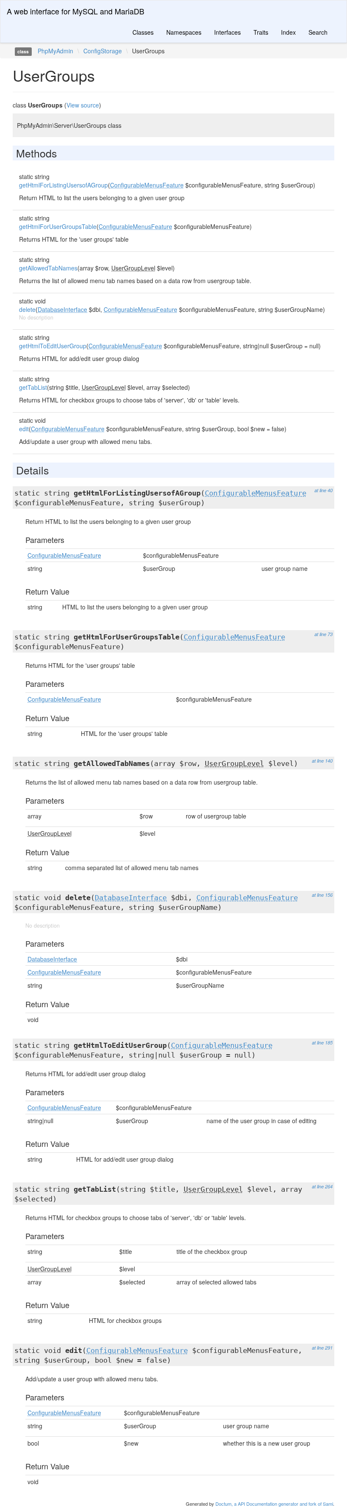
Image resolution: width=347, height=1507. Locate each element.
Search (318, 32)
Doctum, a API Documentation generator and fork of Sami (274, 1503)
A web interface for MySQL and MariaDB (75, 11)
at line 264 (322, 1186)
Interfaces (227, 32)
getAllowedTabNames (48, 268)
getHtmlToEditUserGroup (52, 346)
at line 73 (323, 634)
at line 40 (323, 490)
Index (288, 32)
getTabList (33, 387)
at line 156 (322, 895)
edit (24, 428)
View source (82, 105)
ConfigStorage (102, 51)
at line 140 (322, 761)
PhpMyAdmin (55, 51)
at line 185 (322, 1042)
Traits (260, 32)
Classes (143, 32)
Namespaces (183, 32)
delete (27, 309)
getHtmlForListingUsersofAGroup (63, 185)
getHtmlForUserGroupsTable (57, 226)
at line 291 (322, 1347)
